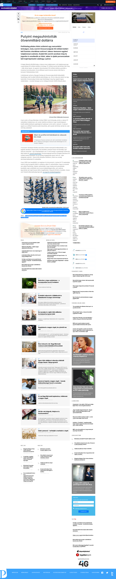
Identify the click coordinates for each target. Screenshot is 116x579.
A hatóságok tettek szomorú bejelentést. (81, 112)
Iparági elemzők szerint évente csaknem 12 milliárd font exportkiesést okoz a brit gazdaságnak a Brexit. (82, 139)
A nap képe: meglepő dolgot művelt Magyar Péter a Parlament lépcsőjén (28, 458)
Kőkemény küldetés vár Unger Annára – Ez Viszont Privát (57, 256)
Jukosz (36, 215)
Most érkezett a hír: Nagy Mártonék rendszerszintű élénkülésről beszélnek (50, 345)
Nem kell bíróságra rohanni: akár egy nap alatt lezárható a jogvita (83, 281)
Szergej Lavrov (63, 215)
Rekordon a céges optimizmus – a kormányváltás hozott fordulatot (48, 281)
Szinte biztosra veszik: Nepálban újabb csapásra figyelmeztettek (31, 243)
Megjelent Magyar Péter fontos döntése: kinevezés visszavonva (29, 450)
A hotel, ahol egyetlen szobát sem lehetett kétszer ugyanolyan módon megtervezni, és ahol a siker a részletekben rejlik (83, 330)
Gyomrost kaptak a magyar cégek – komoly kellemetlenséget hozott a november (51, 382)
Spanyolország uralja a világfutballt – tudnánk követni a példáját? (57, 261)
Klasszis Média (95, 572)
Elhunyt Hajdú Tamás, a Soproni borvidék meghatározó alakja (82, 313)
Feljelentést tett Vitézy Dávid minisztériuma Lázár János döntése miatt (57, 243)
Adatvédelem (46, 572)
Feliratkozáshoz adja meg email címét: (80, 499)
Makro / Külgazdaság (77, 116)
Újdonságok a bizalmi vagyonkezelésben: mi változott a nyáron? (57, 250)
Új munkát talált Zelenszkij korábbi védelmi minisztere (32, 269)
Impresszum (15, 572)
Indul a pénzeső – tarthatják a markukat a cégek (53, 431)
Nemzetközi (75, 76)
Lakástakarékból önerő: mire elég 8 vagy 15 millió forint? (32, 251)
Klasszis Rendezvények (52, 4)
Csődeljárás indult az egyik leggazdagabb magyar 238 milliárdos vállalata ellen (85, 162)
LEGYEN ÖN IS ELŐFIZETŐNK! (45, 226)
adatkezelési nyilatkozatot (79, 508)
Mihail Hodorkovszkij (47, 215)
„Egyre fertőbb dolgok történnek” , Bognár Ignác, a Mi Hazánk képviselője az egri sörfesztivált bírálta (82, 411)
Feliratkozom (83, 511)
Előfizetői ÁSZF (73, 572)
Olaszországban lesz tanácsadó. (80, 151)
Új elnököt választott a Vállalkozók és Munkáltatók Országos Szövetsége (50, 296)
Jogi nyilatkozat (36, 572)
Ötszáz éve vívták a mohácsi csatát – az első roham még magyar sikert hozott (83, 417)
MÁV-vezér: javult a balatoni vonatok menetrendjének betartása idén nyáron (82, 324)
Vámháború (32, 4)
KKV (22, 32)
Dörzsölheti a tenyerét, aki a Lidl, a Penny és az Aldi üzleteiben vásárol (46, 456)
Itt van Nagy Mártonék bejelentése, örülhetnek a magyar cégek (52, 397)
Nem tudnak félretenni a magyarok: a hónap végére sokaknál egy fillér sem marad (83, 275)
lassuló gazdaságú (35, 153)
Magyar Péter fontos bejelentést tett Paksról (57, 258)
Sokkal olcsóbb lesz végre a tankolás (46, 463)
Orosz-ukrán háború (83, 15)
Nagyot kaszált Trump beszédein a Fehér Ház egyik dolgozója (83, 292)
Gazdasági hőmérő (9, 8)
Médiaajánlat (24, 572)
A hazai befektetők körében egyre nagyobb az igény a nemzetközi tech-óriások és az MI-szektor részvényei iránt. (83, 395)
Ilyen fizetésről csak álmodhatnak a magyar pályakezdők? (83, 298)
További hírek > (76, 242)
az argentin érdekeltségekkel (51, 172)
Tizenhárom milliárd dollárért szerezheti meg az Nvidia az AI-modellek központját (86, 196)
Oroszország (56, 215)
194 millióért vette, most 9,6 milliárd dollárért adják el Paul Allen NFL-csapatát (86, 179)
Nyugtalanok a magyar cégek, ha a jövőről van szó (52, 328)
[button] (101, 5)
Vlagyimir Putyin (24, 217)
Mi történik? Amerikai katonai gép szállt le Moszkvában (28, 467)
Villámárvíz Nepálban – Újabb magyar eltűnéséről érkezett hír (30, 247)
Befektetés (64, 4)
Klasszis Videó (41, 4)
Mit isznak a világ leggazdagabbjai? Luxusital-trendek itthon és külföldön (83, 546)
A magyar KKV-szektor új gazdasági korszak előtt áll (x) (82, 483)
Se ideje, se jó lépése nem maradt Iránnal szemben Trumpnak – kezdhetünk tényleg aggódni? (31, 260)
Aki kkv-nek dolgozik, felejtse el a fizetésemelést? (48, 412)
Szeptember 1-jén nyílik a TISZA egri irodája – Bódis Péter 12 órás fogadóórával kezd (83, 405)
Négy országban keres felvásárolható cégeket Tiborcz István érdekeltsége (86, 213)
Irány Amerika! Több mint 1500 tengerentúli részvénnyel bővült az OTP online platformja (83, 388)
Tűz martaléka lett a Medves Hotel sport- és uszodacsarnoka (83, 307)
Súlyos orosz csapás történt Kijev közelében (83, 535)
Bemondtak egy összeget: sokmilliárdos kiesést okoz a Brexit (31, 265)
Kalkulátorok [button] (76, 4)
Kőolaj (40, 215)
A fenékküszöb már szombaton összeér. (81, 124)
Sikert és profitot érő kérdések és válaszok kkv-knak (50, 136)
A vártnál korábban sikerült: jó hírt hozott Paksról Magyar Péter (31, 256)
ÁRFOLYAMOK (110, 1)
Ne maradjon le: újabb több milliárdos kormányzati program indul (49, 313)
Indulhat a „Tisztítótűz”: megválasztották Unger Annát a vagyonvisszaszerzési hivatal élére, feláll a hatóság (83, 424)
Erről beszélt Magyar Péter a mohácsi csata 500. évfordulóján (57, 246)
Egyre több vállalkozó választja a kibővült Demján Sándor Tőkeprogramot (51, 361)
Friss (60, 4)
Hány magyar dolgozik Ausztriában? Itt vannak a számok (83, 286)
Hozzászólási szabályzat (59, 572)
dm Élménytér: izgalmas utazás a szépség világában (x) (83, 355)
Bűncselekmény (31, 215)
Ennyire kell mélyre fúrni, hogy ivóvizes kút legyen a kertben (46, 470)
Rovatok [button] (70, 4)
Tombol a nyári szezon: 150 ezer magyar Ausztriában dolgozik (56, 253)
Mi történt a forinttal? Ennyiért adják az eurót (45, 449)
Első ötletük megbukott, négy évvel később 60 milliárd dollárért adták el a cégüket (86, 227)
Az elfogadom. (80, 508)
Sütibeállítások (85, 572)
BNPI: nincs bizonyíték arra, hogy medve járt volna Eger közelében (83, 430)
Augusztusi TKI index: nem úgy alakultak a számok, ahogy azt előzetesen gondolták (82, 318)
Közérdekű (75, 105)
